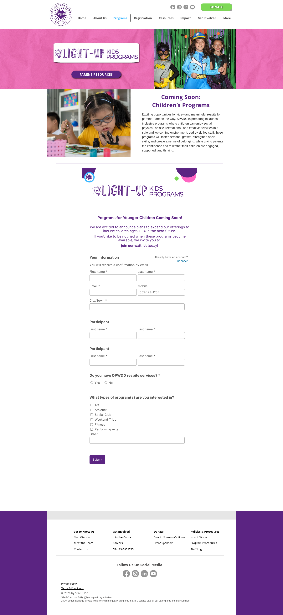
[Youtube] (192, 7)
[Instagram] (179, 7)
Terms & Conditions (72, 588)
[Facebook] (172, 7)
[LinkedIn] (185, 7)
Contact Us (81, 549)
